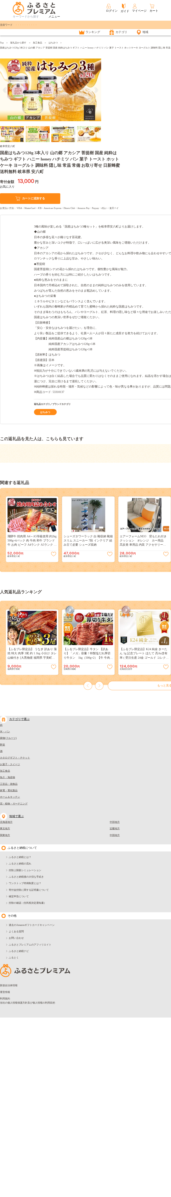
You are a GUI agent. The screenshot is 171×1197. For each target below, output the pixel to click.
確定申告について (19, 896)
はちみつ (53, 42)
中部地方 (115, 822)
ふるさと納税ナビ (19, 951)
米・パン (5, 731)
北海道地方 (6, 822)
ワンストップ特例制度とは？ (25, 883)
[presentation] (5, 90)
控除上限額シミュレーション (25, 870)
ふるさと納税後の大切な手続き (26, 876)
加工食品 (37, 42)
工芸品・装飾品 (9, 784)
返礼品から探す (18, 42)
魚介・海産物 (7, 777)
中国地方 (115, 835)
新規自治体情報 (9, 985)
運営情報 (5, 992)
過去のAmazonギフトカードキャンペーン (32, 925)
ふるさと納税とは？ (20, 857)
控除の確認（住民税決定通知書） (27, 902)
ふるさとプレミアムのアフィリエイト (30, 944)
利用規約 (5, 998)
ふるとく (14, 957)
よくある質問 (16, 931)
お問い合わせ (16, 938)
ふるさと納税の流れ (20, 863)
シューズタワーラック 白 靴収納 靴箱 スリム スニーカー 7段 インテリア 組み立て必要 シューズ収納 (88, 540)
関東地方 (5, 835)
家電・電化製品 (9, 790)
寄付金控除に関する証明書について (29, 889)
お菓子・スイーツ (10, 764)
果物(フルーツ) (8, 738)
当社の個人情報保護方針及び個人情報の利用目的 (27, 1002)
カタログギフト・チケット (15, 757)
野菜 (2, 744)
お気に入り (7, 186)
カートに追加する (33, 198)
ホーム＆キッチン (10, 796)
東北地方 (5, 828)
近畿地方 (115, 828)
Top (2, 42)
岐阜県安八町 (7, 146)
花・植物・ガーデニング (14, 803)
